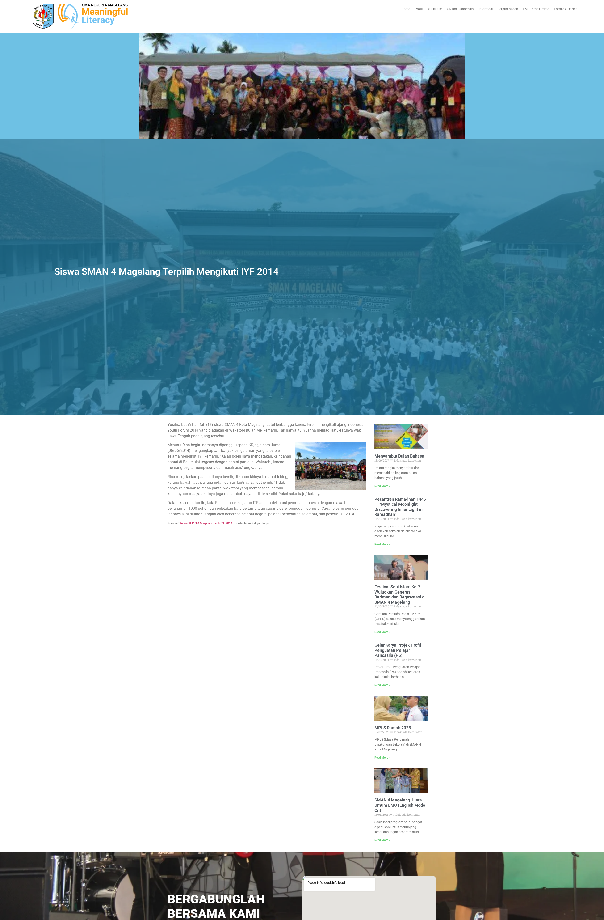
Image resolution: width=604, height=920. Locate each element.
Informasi (485, 9)
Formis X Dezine (565, 9)
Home (405, 9)
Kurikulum (434, 9)
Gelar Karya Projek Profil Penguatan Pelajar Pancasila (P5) (397, 650)
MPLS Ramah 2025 (392, 727)
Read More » (382, 486)
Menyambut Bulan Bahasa (399, 456)
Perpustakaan (507, 9)
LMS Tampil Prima (536, 9)
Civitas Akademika (460, 9)
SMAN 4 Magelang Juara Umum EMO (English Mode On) (399, 805)
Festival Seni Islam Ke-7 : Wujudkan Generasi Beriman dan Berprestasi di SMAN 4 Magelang (400, 594)
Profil (419, 9)
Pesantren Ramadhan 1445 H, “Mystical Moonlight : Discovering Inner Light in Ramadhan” (400, 507)
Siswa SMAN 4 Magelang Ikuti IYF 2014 (205, 523)
